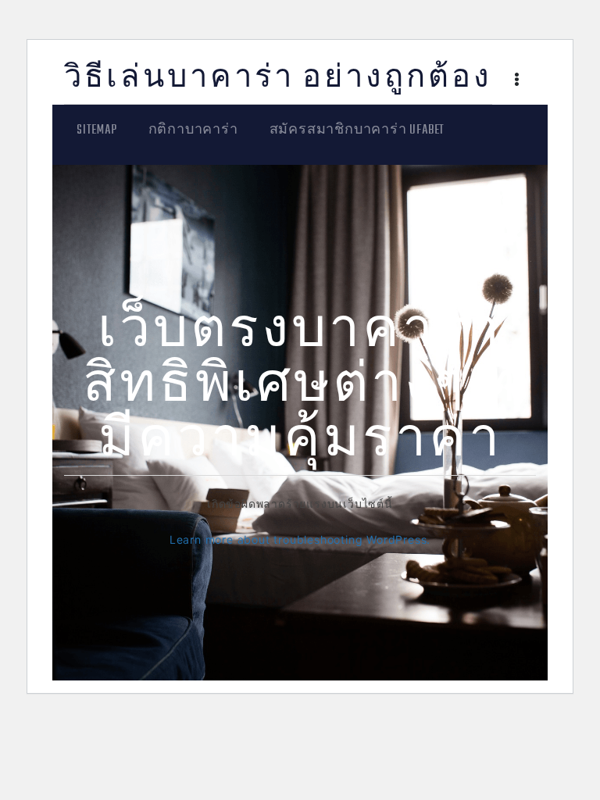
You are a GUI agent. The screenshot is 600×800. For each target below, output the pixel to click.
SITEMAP (97, 130)
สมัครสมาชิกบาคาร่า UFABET (357, 130)
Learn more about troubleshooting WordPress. (300, 539)
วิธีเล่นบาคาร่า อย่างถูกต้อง (278, 79)
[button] (517, 81)
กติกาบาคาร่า (193, 130)
